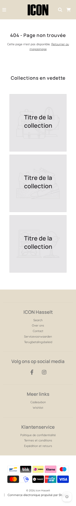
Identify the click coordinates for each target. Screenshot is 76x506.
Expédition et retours (38, 446)
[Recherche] (60, 9)
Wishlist (38, 408)
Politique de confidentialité (38, 435)
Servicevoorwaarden (38, 336)
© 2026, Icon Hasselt (38, 490)
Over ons (38, 325)
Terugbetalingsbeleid (38, 342)
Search (38, 320)
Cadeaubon (38, 402)
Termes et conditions (38, 440)
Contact (38, 331)
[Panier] (68, 9)
